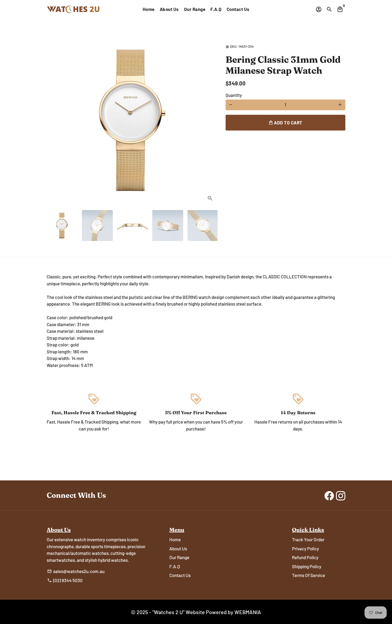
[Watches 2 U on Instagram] (340, 495)
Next (208, 120)
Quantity (234, 94)
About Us (169, 9)
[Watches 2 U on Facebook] (329, 495)
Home (149, 9)
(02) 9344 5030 (65, 580)
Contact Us (238, 9)
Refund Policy (305, 557)
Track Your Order (308, 539)
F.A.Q (216, 9)
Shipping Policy (306, 566)
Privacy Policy (305, 548)
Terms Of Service (308, 575)
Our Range (195, 9)
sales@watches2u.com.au (76, 571)
